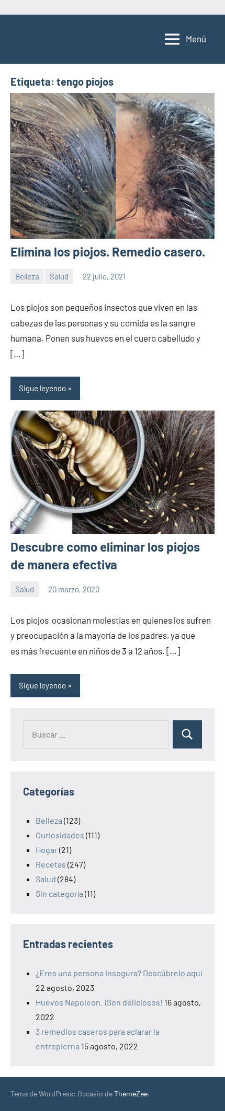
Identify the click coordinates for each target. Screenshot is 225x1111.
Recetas (51, 864)
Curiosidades (60, 835)
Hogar (47, 850)
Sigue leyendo (42, 388)
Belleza (27, 276)
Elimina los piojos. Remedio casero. (107, 251)
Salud (59, 276)
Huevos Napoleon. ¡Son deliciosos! (99, 1002)
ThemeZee (131, 1093)
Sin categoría (59, 893)
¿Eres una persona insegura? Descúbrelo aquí (119, 973)
